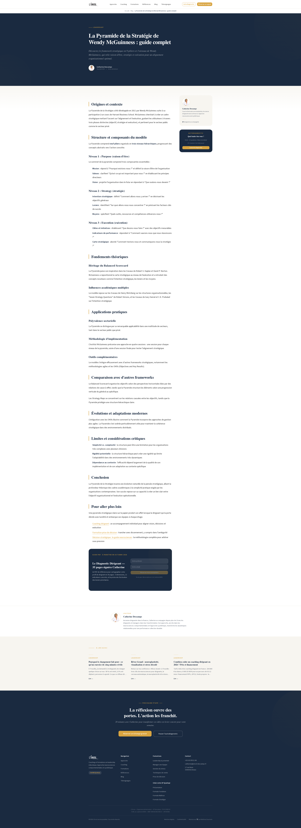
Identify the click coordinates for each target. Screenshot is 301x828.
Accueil (127, 11)
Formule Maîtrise (159, 795)
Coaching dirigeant (100, 523)
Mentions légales (169, 819)
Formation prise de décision (104, 532)
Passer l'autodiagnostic (168, 733)
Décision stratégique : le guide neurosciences (112, 537)
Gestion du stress (159, 769)
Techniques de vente (160, 773)
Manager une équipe (160, 765)
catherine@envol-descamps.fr (195, 764)
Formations (135, 4)
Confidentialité (181, 819)
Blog (156, 4)
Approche (113, 4)
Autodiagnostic (188, 4)
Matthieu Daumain (206, 819)
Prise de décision (159, 777)
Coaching (123, 4)
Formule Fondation (159, 791)
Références (146, 4)
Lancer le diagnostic (196, 148)
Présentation (157, 787)
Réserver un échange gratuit (135, 733)
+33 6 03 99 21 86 (191, 760)
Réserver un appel (204, 4)
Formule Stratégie (159, 799)
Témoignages (166, 4)
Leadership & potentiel (161, 761)
